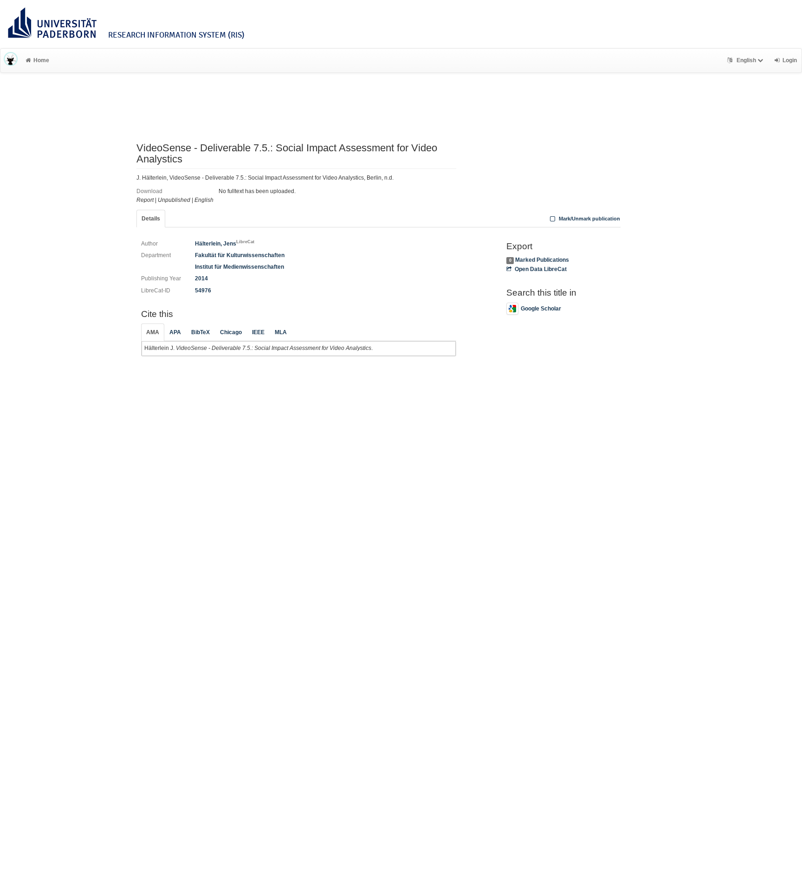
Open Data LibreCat (540, 269)
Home (41, 60)
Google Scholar (541, 308)
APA (175, 332)
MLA (281, 332)
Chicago (231, 332)
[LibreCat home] (10, 60)
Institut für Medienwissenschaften (239, 267)
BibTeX (200, 332)
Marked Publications (542, 260)
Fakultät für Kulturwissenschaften (240, 255)
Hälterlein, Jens (224, 243)
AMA (152, 332)
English (746, 60)
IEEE (258, 332)
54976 (203, 290)
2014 (201, 278)
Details (151, 218)
